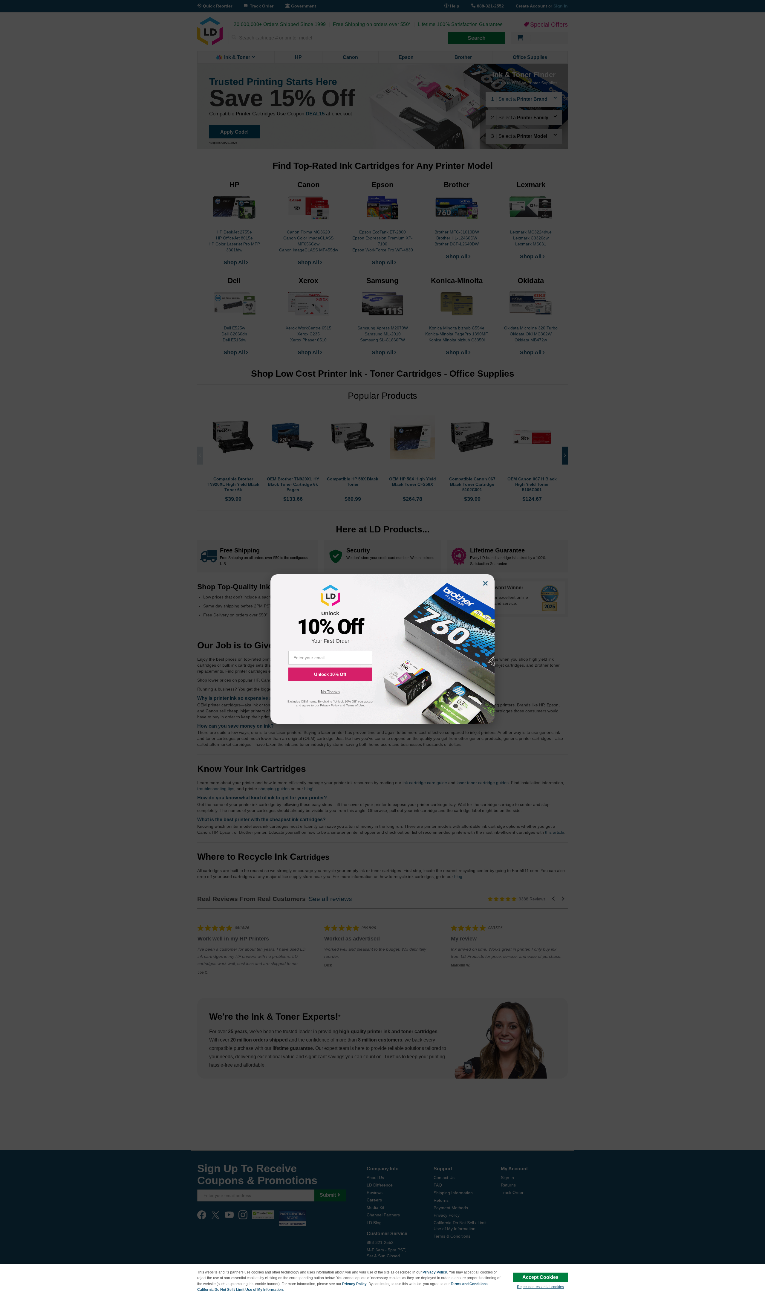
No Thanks (330, 692)
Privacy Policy (435, 1272)
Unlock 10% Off (330, 674)
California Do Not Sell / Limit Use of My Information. (240, 1290)
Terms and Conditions (469, 1284)
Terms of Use (355, 705)
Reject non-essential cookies (540, 1287)
